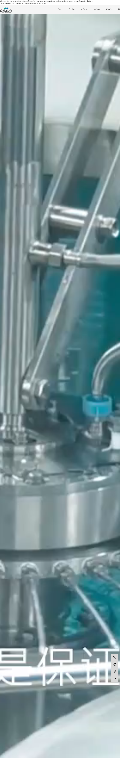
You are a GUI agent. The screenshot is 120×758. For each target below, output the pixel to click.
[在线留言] (114, 671)
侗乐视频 (96, 9)
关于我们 (71, 9)
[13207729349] (114, 657)
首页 (59, 9)
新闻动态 (109, 9)
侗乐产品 (84, 9)
